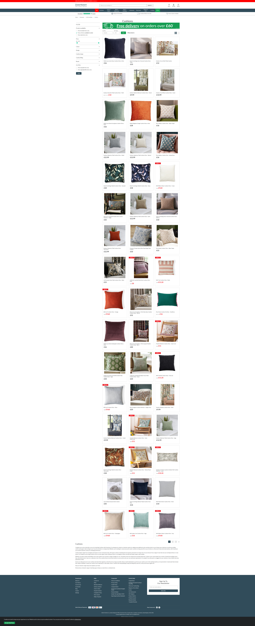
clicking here (78, 619)
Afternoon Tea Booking (134, 585)
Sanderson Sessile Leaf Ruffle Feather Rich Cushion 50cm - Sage (113, 376)
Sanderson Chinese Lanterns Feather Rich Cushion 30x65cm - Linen (167, 470)
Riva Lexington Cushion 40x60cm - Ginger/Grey (140, 407)
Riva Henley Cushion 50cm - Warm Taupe (165, 248)
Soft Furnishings (89, 17)
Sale (97, 10)
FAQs (95, 582)
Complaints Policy (98, 592)
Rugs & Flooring (125, 10)
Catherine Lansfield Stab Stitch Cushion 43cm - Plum (140, 281)
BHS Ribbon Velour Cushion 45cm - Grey (165, 533)
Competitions (132, 580)
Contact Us (96, 580)
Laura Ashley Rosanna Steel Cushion (112, 501)
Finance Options (132, 596)
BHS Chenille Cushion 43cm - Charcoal (164, 375)
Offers (157, 10)
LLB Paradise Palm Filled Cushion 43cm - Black (114, 280)
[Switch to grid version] (175, 33)
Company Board (114, 586)
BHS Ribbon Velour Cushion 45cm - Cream (165, 185)
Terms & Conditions (115, 580)
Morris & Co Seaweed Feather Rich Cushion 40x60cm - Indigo (113, 217)
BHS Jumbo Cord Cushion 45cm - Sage (138, 533)
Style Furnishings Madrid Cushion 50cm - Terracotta (113, 470)
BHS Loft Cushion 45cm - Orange (111, 312)
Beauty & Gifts (146, 10)
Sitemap (77, 592)
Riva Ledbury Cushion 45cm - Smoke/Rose (165, 155)
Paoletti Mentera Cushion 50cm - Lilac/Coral (166, 343)
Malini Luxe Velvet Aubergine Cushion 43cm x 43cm (114, 344)
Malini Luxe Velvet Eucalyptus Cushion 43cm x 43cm (114, 124)
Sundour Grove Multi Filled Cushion (164, 61)
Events (130, 590)
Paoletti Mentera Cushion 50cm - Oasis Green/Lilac (138, 438)
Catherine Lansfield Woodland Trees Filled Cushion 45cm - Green (139, 376)
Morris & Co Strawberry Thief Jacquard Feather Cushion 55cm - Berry (140, 344)
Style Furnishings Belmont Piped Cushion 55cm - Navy (140, 502)
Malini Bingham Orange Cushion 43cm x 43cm (140, 123)
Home (76, 17)
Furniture (102, 10)
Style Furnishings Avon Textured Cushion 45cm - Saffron (166, 217)
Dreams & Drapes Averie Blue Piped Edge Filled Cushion (140, 249)
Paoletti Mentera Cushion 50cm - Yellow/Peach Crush (140, 470)
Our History (78, 582)
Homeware (131, 10)
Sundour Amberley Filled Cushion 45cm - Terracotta (112, 249)
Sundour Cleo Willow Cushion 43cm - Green (165, 92)
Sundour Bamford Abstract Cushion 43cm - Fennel (141, 92)
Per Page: (116, 30)
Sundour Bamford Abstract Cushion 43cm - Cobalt (115, 438)
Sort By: (104, 30)
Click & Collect (97, 588)
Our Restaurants (132, 592)
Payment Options (98, 590)
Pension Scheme (114, 592)
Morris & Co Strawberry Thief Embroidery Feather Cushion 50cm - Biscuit (141, 312)
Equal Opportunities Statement (118, 596)
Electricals (138, 10)
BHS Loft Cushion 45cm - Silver (110, 407)
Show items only (83, 30)
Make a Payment (97, 596)
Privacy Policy (114, 582)
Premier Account (132, 598)
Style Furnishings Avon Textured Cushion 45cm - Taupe (140, 61)
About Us (77, 580)
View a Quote (97, 594)
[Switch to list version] (178, 33)
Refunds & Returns (98, 584)
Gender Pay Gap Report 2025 (117, 594)
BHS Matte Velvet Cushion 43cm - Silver (165, 501)
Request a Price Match (134, 588)
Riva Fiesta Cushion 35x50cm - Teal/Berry (165, 312)
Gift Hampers (132, 594)
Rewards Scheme (132, 600)
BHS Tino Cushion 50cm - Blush (163, 280)
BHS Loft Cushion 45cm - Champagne (112, 533)
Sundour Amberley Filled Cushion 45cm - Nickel (114, 155)
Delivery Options (98, 586)
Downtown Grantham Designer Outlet (118, 589)
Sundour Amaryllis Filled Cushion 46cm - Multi (114, 92)
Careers (77, 590)
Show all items (85, 32)
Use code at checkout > (86, 1)
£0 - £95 (78, 41)
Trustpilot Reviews (133, 602)
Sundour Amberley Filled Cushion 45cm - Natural (140, 155)
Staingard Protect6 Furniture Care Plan (135, 583)
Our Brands (77, 586)
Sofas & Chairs (108, 10)
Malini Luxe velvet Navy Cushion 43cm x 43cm (114, 61)
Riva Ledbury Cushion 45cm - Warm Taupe (165, 123)
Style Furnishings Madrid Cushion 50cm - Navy (140, 185)
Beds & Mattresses (116, 10)
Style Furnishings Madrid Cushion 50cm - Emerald (114, 185)
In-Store (152, 10)
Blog (76, 588)
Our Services (78, 584)
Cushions (96, 17)
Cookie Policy (114, 584)
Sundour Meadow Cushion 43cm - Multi (164, 407)
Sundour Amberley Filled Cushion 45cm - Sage (166, 438)
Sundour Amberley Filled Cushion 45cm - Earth (140, 216)
